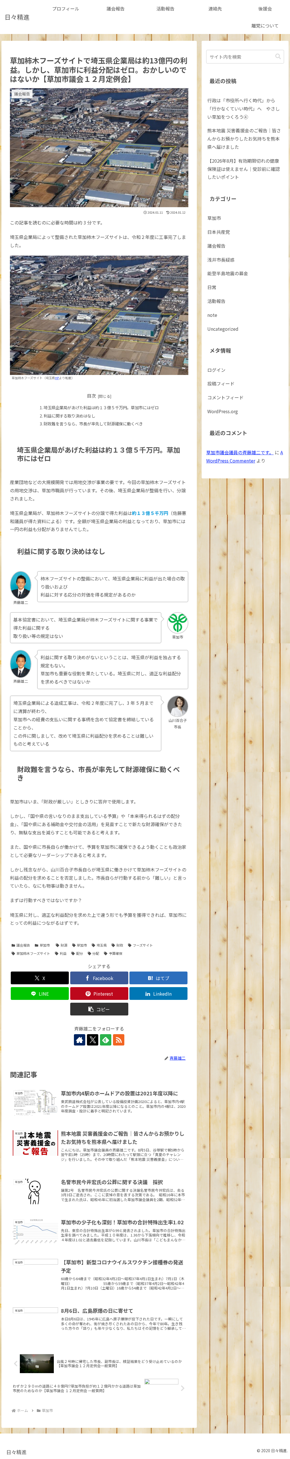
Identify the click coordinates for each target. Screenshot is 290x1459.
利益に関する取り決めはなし (69, 416)
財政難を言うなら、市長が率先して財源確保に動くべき (93, 424)
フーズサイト (143, 945)
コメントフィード (225, 397)
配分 (79, 953)
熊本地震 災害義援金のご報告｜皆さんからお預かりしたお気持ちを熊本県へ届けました (244, 138)
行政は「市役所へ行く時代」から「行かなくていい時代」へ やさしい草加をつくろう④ (243, 108)
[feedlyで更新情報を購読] (105, 1040)
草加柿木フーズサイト (33, 953)
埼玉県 (102, 945)
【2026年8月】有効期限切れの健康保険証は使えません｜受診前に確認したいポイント (243, 169)
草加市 (45, 945)
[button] (99, 1009)
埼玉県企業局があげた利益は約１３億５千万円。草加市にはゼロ (101, 407)
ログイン (216, 369)
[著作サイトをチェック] (79, 1040)
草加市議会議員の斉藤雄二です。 (240, 452)
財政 (119, 945)
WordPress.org (222, 411)
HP (57, 378)
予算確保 (115, 953)
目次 (91, 396)
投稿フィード (220, 383)
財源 (64, 945)
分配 (95, 953)
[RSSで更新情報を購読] (118, 1040)
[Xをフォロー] (92, 1040)
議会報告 (23, 945)
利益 (63, 953)
